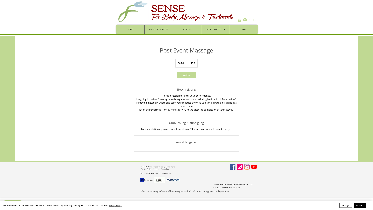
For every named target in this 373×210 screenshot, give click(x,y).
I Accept (360, 205)
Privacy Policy (115, 205)
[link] (186, 75)
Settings (345, 205)
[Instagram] (240, 167)
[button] (239, 20)
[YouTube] (254, 167)
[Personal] (247, 167)
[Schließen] (369, 205)
